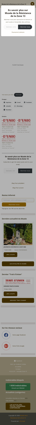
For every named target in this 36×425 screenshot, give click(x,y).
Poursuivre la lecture (18, 32)
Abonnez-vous (25, 27)
